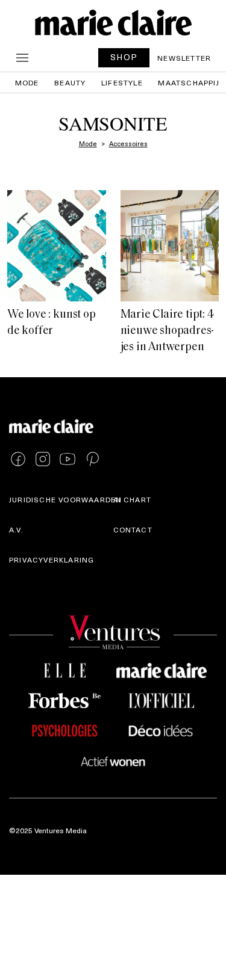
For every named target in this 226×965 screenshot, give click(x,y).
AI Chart (132, 499)
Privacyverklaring (51, 559)
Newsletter (184, 57)
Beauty (70, 82)
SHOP (124, 57)
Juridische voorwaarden (65, 499)
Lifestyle (122, 82)
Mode (27, 82)
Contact (132, 529)
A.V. (16, 529)
